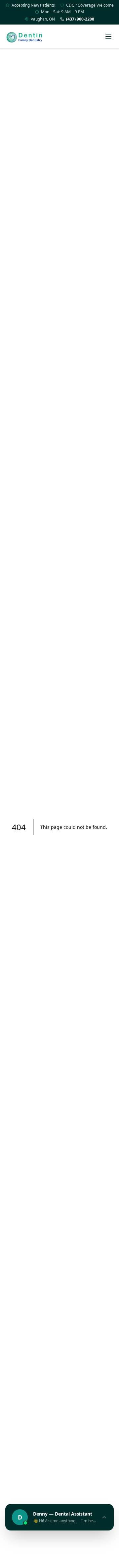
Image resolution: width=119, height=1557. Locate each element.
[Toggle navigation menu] (108, 36)
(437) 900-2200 (80, 19)
